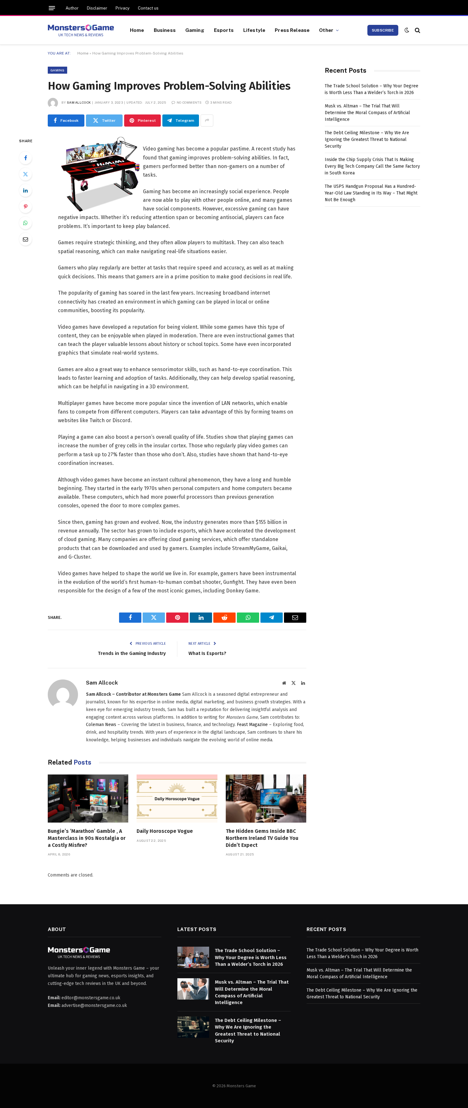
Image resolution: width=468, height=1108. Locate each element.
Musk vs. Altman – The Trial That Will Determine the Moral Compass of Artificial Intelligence (367, 112)
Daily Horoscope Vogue (165, 831)
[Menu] (52, 8)
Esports (224, 30)
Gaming (194, 30)
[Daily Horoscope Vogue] (177, 798)
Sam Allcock (79, 102)
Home (137, 30)
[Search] (417, 30)
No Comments (189, 102)
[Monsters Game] (81, 30)
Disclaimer (97, 8)
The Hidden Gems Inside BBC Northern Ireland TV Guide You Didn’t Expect (262, 838)
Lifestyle (254, 30)
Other (326, 30)
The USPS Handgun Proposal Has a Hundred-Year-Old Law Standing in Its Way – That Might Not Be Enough (371, 193)
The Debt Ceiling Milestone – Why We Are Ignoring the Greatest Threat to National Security (367, 139)
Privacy (123, 8)
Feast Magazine (252, 724)
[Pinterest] (25, 206)
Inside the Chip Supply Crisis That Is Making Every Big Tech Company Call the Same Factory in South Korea (372, 166)
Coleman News (101, 724)
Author (72, 8)
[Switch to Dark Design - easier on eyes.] (407, 30)
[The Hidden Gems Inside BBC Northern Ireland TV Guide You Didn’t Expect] (266, 798)
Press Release (292, 30)
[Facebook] (25, 157)
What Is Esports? (207, 653)
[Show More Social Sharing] (207, 120)
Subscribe (383, 30)
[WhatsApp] (25, 222)
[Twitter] (25, 174)
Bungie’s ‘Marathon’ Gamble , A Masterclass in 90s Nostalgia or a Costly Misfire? (86, 838)
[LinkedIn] (25, 190)
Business (165, 30)
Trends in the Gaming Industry (132, 653)
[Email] (25, 239)
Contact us (148, 8)
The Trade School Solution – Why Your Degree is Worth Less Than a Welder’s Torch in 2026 (251, 957)
